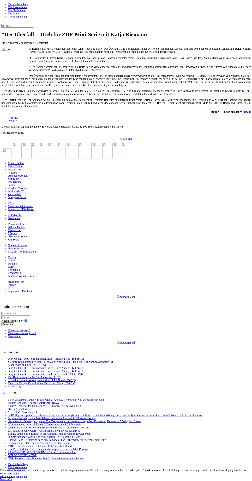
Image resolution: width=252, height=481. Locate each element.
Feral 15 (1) (14, 386)
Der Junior (14, 13)
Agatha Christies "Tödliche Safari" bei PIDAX (33, 402)
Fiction (12, 257)
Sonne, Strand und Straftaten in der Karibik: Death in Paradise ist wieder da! (49, 433)
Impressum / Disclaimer (21, 209)
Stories (12, 260)
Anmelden (8, 324)
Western (12, 172)
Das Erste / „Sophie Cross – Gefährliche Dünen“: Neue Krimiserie (44, 430)
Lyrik (11, 266)
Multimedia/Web (17, 191)
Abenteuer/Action (18, 175)
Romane (12, 263)
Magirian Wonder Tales (21, 275)
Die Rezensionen (17, 7)
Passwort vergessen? (19, 330)
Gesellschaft (14, 194)
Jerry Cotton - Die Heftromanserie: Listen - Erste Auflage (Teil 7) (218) (46, 368)
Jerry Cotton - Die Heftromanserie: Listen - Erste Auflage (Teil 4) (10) (46, 358)
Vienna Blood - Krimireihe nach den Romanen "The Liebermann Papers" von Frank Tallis (57, 439)
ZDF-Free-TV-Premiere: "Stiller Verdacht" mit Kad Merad (40, 446)
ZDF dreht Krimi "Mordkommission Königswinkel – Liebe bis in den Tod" (49, 427)
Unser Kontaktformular (20, 206)
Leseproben (14, 272)
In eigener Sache (17, 197)
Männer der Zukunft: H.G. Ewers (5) (28, 364)
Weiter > (12, 120)
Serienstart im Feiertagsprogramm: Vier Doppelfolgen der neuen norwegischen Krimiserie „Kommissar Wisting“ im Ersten (74, 421)
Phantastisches (16, 163)
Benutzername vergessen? (22, 333)
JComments (126, 138)
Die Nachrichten (17, 10)
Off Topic (13, 178)
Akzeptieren (6, 476)
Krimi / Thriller (16, 227)
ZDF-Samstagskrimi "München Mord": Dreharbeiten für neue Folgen (45, 458)
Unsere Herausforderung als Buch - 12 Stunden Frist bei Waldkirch (44, 405)
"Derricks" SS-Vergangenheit (24, 412)
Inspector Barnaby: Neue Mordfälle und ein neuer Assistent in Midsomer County (51, 418)
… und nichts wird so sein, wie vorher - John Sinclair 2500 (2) (42, 380)
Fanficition (14, 269)
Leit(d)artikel (15, 215)
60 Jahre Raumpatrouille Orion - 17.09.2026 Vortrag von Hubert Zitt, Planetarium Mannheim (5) (60, 361)
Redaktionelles (16, 281)
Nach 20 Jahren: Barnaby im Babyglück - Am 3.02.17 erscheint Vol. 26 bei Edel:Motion (56, 399)
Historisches (14, 169)
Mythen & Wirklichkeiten (22, 251)
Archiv (12, 284)
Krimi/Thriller (15, 166)
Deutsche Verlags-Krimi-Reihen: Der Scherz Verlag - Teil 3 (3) (42, 383)
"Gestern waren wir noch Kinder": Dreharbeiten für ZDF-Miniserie (44, 424)
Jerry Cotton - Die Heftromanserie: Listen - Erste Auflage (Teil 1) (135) (46, 371)
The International (17, 16)
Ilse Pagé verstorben (19, 409)
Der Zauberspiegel (18, 4)
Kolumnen (14, 218)
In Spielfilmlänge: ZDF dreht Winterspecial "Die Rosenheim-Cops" (44, 436)
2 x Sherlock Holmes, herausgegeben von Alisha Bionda (38, 443)
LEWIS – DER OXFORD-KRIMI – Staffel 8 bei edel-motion (42, 452)
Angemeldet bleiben (12, 320)
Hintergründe (15, 248)
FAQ (11, 203)
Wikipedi (245, 111)
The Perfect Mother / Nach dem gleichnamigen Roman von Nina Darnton (48, 449)
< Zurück (13, 117)
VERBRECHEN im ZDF (22, 455)
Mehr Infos (6, 479)
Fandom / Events (17, 188)
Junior (11, 185)
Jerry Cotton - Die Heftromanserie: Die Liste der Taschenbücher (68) (45, 374)
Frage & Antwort (17, 245)
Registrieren (14, 336)
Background (15, 181)
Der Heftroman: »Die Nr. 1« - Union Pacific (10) (34, 377)
